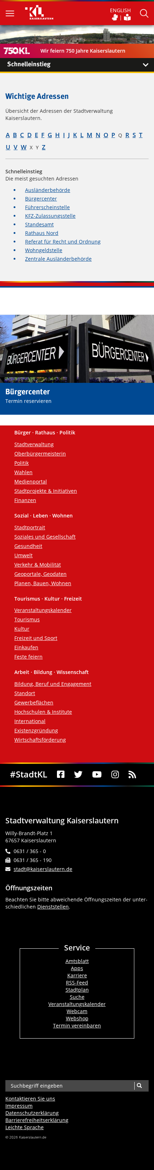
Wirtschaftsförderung (40, 739)
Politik (21, 462)
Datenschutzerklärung (32, 1112)
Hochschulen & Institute (43, 711)
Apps (77, 968)
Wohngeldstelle (43, 250)
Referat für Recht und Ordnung (63, 241)
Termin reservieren (28, 401)
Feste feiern (28, 656)
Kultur (21, 628)
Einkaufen (26, 647)
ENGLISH (120, 10)
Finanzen (25, 500)
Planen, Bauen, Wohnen (42, 583)
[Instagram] (115, 774)
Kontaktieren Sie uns (30, 1098)
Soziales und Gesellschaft (45, 536)
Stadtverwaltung (34, 444)
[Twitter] (78, 774)
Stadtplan (77, 989)
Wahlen (23, 472)
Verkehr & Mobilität (37, 564)
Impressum (19, 1105)
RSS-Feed (77, 982)
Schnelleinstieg (28, 64)
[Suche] (139, 1086)
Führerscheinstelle (47, 207)
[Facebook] (60, 774)
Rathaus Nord (41, 233)
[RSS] (132, 774)
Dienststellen (53, 906)
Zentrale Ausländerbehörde (58, 258)
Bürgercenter (41, 198)
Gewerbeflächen (33, 702)
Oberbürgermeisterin (40, 453)
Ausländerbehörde (47, 190)
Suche (77, 996)
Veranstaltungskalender (43, 610)
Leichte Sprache (24, 1127)
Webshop (77, 1018)
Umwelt (23, 555)
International (29, 721)
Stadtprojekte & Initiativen (45, 490)
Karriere (77, 975)
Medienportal (30, 481)
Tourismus (27, 619)
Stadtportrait (29, 527)
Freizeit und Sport (35, 638)
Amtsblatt (77, 961)
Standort (24, 693)
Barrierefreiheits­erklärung (36, 1120)
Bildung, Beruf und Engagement (52, 683)
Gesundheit (28, 546)
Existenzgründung (36, 730)
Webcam (77, 1011)
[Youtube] (97, 774)
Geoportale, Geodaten (40, 573)
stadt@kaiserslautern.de (43, 869)
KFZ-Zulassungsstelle (50, 215)
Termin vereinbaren (77, 1025)
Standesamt (39, 224)
